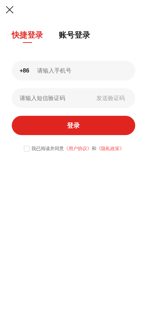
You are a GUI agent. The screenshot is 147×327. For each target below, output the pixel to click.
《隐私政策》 (110, 148)
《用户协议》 (78, 148)
